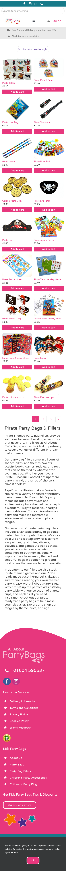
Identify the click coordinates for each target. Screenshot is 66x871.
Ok (33, 860)
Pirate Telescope (42, 122)
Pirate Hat (7, 240)
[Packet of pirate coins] (17, 383)
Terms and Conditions (24, 708)
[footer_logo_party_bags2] (24, 649)
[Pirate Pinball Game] (49, 68)
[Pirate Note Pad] (49, 148)
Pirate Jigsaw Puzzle (44, 240)
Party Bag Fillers (20, 771)
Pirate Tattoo (9, 83)
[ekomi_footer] (7, 735)
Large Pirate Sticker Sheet (15, 358)
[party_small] (12, 16)
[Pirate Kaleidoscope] (49, 383)
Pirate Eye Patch (42, 201)
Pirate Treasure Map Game (47, 279)
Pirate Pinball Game (44, 80)
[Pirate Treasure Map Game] (49, 266)
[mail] (36, 3)
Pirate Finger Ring (11, 318)
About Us (16, 758)
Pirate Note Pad (42, 161)
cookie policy (58, 847)
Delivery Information (23, 701)
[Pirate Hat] (17, 226)
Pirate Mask (40, 358)
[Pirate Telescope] (49, 108)
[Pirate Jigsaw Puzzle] (49, 226)
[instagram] (30, 3)
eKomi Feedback (20, 727)
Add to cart (17, 92)
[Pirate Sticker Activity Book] (49, 305)
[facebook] (24, 3)
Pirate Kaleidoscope (44, 397)
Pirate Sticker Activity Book (47, 318)
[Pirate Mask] (49, 344)
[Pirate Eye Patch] (49, 187)
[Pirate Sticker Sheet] (17, 266)
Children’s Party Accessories (28, 777)
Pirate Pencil (8, 161)
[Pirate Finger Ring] (17, 305)
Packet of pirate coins (13, 397)
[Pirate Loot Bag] (17, 108)
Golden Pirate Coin (12, 201)
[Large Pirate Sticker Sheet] (17, 344)
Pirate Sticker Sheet (12, 279)
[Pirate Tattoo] (17, 69)
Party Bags (17, 764)
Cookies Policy (19, 721)
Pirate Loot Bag (10, 122)
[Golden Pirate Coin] (17, 187)
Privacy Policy (19, 714)
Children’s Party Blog (23, 784)
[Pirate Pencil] (17, 148)
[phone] (41, 3)
